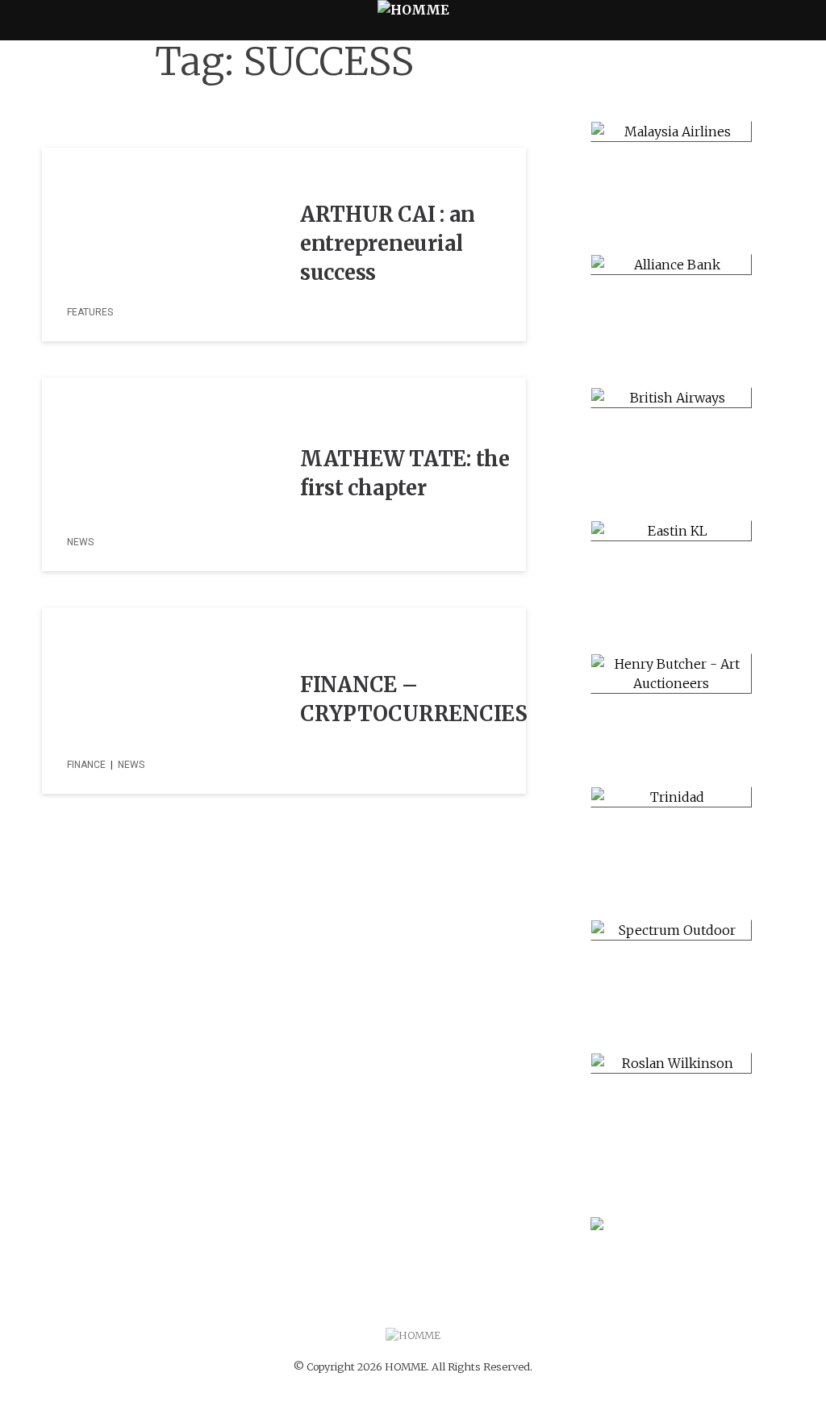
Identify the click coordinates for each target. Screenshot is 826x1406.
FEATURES (90, 312)
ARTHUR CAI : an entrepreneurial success (387, 244)
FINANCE (86, 764)
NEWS (80, 542)
